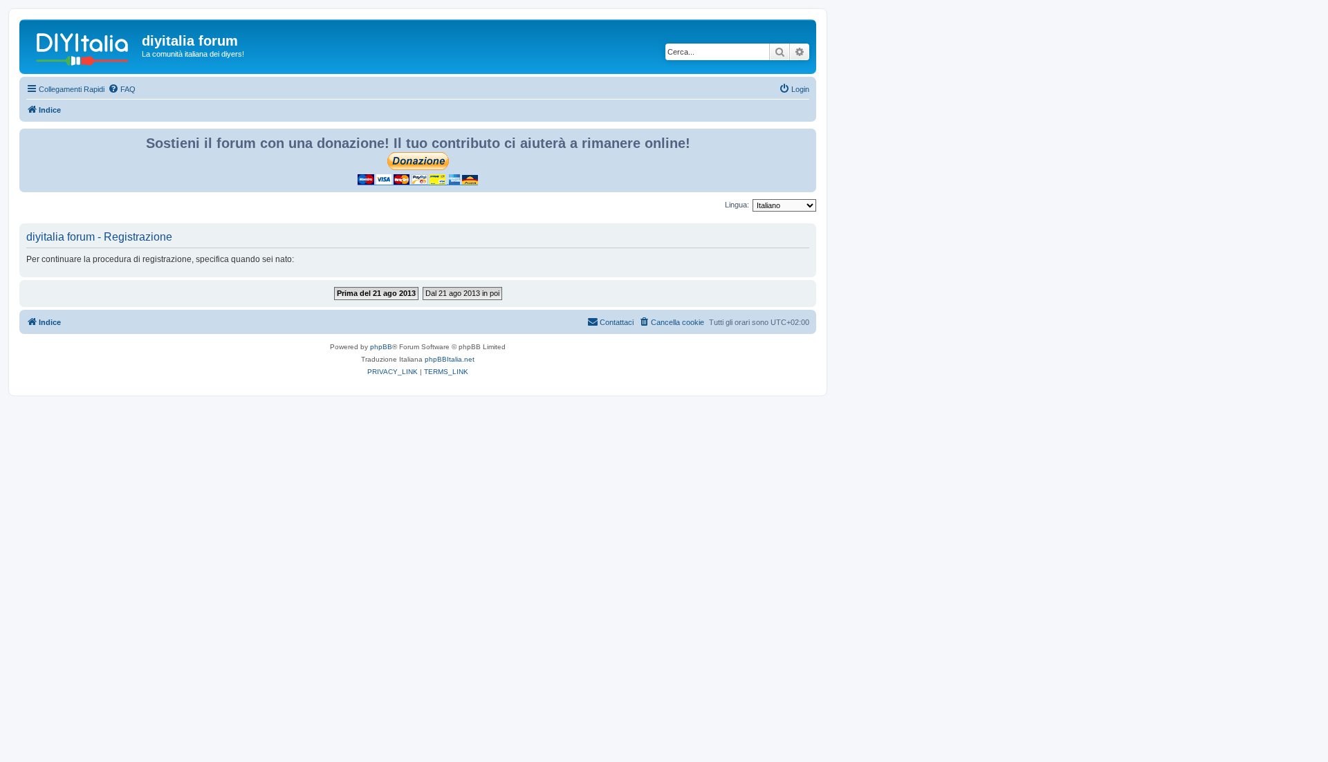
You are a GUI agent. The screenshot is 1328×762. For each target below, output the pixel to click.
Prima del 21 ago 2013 (376, 293)
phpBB (381, 347)
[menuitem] (122, 89)
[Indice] (82, 45)
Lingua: (737, 205)
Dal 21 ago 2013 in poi (462, 293)
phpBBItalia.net (449, 359)
